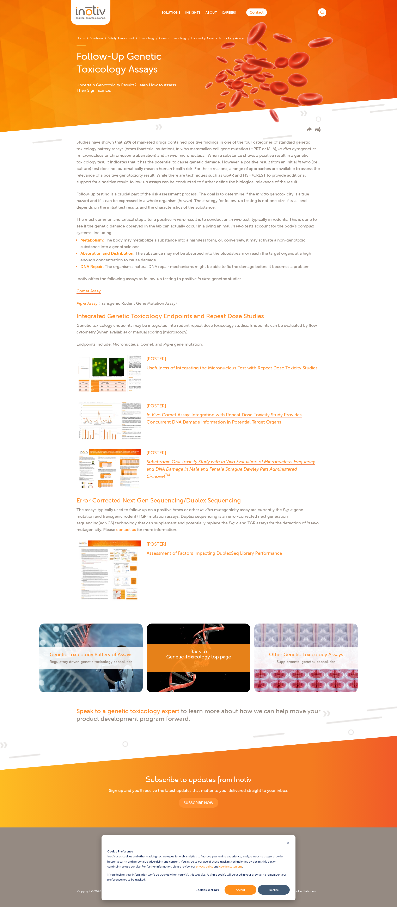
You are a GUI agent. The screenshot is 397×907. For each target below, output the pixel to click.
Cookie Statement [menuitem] (304, 891)
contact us (126, 529)
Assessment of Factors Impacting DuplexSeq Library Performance (214, 553)
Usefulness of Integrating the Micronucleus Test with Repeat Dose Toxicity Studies (232, 368)
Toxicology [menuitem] (146, 38)
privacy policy (204, 866)
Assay (87, 303)
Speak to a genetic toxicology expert (128, 711)
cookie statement (230, 866)
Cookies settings (207, 890)
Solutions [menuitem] (96, 38)
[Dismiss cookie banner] (288, 843)
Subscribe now (198, 802)
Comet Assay (89, 290)
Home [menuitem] (81, 38)
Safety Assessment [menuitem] (121, 38)
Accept (240, 890)
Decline (274, 890)
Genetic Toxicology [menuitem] (173, 38)
